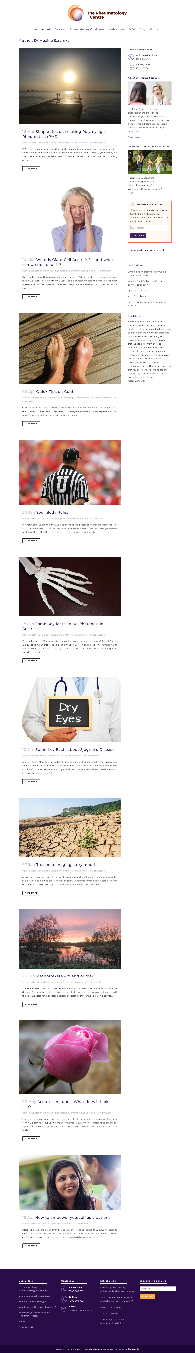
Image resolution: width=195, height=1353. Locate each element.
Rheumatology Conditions (47, 142)
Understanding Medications (141, 181)
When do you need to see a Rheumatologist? (34, 1314)
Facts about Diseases (45, 397)
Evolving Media (132, 1349)
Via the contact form (80, 1310)
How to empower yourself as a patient (72, 1217)
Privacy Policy (26, 1327)
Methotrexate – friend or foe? (65, 976)
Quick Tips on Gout (55, 391)
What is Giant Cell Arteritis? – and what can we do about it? (116, 1299)
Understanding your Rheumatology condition (33, 1289)
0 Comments (97, 142)
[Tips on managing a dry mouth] (70, 827)
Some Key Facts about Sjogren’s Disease (75, 749)
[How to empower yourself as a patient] (70, 1182)
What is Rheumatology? (140, 185)
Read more (133, 137)
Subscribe (138, 235)
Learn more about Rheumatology (51, 270)
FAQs (130, 192)
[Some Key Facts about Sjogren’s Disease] (70, 709)
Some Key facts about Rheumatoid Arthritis (112, 1321)
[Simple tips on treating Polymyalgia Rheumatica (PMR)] (70, 86)
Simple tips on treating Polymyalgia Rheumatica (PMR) (117, 1289)
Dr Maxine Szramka (77, 142)
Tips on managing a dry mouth (66, 865)
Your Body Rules (52, 512)
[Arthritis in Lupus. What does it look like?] (70, 1057)
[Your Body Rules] (70, 472)
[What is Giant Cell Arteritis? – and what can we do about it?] (70, 218)
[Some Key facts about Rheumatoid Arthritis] (70, 586)
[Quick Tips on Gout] (70, 348)
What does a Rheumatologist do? (145, 189)
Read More (31, 169)
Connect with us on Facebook (146, 250)
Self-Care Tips (55, 518)
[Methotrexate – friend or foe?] (70, 939)
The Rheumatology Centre (101, 1349)
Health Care (39, 518)
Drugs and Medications (46, 982)
